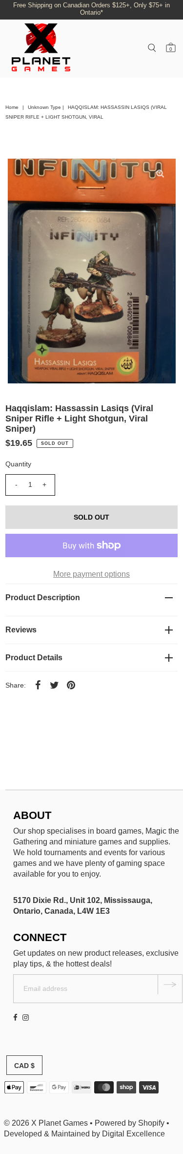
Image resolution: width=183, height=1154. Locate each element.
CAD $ (24, 1066)
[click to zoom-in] (160, 174)
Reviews (21, 630)
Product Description (42, 597)
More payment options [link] (91, 574)
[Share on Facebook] (37, 684)
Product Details (33, 657)
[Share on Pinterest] (70, 684)
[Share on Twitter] (54, 684)
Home (12, 107)
